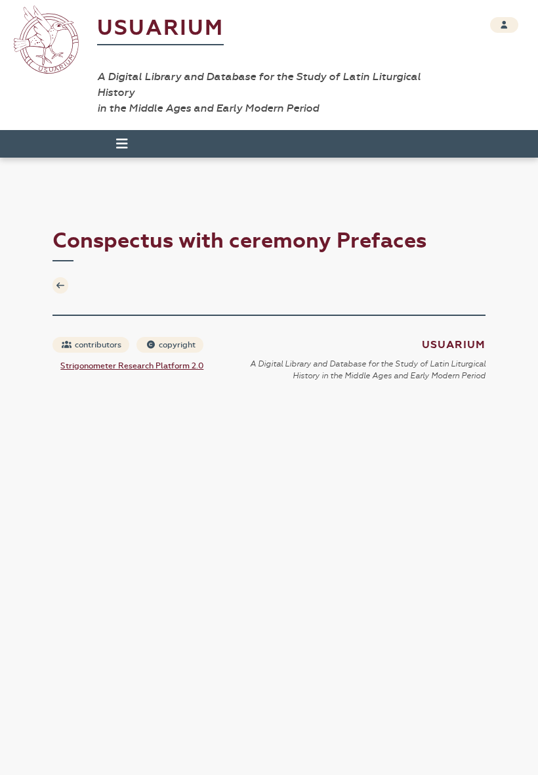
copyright (176, 344)
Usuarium (160, 28)
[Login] (504, 25)
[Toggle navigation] (116, 144)
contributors (97, 344)
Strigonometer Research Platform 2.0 (131, 365)
